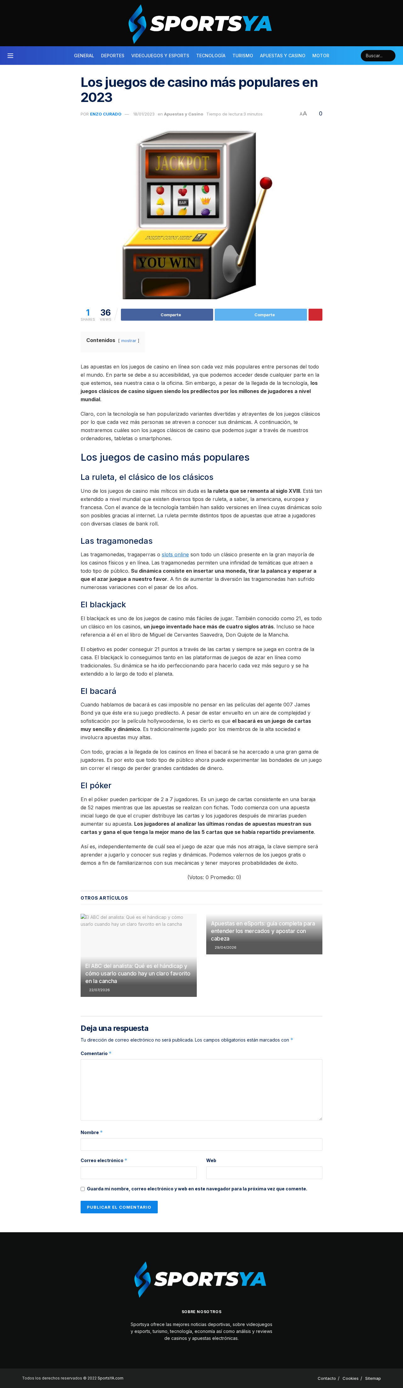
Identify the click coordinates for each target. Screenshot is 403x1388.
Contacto (327, 1378)
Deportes (112, 55)
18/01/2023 (144, 113)
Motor (320, 55)
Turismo (242, 55)
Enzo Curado (106, 113)
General (84, 55)
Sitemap (373, 1378)
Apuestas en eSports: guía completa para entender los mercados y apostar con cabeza (263, 931)
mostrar (128, 340)
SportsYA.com (110, 1378)
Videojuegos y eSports (160, 55)
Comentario (96, 1053)
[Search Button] (389, 55)
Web (211, 1160)
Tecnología (210, 55)
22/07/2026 (99, 990)
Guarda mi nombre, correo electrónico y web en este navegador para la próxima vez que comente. (197, 1188)
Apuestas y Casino (282, 55)
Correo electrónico (104, 1160)
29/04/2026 (225, 947)
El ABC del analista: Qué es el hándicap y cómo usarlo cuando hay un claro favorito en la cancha (137, 973)
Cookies (351, 1378)
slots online (175, 554)
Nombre (92, 1132)
